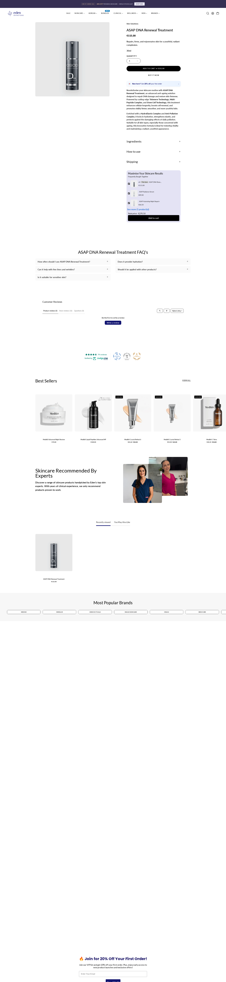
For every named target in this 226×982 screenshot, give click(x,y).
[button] (207, 13)
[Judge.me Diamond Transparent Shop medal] (117, 356)
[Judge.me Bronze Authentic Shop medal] (137, 356)
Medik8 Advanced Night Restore (54, 439)
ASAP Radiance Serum (146, 192)
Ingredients (134, 141)
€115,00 (53, 581)
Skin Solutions (132, 24)
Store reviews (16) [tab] (65, 311)
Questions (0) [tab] (79, 311)
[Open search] (160, 311)
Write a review (113, 323)
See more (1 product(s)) (138, 209)
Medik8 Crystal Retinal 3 (172, 439)
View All (186, 380)
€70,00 (54, 442)
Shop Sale (139, 4)
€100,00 (93, 442)
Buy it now (153, 75)
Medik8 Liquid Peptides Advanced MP (93, 439)
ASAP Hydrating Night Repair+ (149, 201)
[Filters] (167, 311)
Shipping (132, 161)
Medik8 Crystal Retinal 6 (132, 439)
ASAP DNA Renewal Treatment (155, 182)
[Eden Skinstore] (16, 13)
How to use (133, 151)
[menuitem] (68, 13)
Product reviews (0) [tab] (50, 311)
